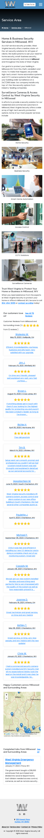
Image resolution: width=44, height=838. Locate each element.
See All (38, 750)
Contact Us (25, 827)
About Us (5, 827)
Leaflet (7, 734)
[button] (17, 729)
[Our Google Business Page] (20, 814)
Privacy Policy (37, 827)
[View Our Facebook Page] (24, 814)
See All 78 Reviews (29, 314)
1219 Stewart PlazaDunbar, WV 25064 (22, 820)
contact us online (25, 303)
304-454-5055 (8, 303)
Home (5, 28)
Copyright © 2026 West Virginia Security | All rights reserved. (23, 832)
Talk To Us (30, 4)
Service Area (16, 28)
